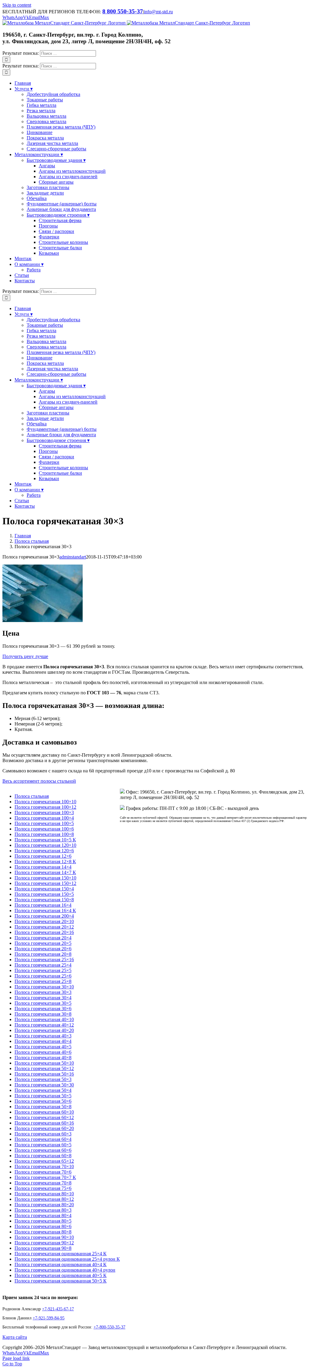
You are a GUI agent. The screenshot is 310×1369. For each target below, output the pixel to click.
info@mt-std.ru (158, 11)
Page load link (16, 1358)
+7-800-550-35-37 (109, 1327)
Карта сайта (14, 1337)
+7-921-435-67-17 (58, 1309)
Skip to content (16, 5)
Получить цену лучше (25, 656)
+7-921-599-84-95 (48, 1318)
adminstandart (72, 556)
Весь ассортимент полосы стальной (39, 781)
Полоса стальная (32, 796)
